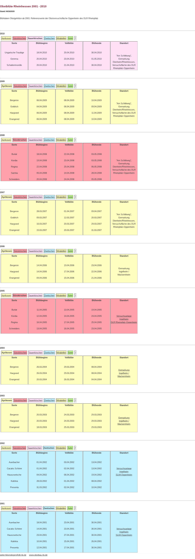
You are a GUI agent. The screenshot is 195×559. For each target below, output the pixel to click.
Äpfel (70, 38)
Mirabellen (61, 38)
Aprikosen (6, 38)
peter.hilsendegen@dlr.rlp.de (13, 555)
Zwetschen (49, 38)
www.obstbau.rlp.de (38, 555)
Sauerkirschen (35, 86)
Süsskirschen (19, 38)
